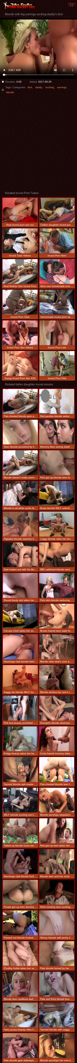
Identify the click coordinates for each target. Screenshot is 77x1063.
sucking (49, 87)
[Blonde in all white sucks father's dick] (20, 493)
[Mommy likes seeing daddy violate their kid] (56, 432)
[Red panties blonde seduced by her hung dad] (56, 401)
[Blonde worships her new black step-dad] (56, 1045)
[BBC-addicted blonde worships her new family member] (56, 554)
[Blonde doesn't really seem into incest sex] (20, 462)
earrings (61, 87)
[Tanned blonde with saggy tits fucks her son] (56, 1015)
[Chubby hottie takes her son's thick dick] (20, 953)
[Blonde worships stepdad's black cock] (56, 800)
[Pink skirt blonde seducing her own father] (56, 585)
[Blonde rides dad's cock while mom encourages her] (56, 646)
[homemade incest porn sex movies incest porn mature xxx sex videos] (71, 5)
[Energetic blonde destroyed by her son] (56, 708)
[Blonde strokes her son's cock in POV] (56, 677)
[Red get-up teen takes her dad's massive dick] (56, 830)
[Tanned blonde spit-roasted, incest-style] (20, 769)
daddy (38, 87)
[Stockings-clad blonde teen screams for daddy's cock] (20, 646)
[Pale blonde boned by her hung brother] (56, 953)
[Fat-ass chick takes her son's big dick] (20, 616)
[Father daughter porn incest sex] (21, 5)
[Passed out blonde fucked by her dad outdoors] (20, 922)
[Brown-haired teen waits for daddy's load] (56, 616)
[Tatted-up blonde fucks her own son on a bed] (20, 830)
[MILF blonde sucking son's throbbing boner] (20, 800)
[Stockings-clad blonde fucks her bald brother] (20, 861)
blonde (10, 92)
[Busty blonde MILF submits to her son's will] (56, 493)
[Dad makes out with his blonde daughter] (20, 554)
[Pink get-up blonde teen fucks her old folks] (56, 462)
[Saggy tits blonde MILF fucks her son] (20, 677)
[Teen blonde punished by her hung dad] (20, 432)
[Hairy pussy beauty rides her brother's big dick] (20, 1015)
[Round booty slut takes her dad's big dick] (20, 585)
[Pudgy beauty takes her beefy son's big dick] (20, 738)
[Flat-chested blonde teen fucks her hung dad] (56, 769)
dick (30, 87)
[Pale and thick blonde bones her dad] (56, 984)
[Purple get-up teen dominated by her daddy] (20, 892)
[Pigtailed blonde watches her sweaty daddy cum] (20, 524)
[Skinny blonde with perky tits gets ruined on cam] (56, 922)
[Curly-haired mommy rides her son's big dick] (56, 738)
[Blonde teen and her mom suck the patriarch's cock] (56, 861)
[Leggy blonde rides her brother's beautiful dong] (56, 524)
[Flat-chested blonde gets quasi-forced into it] (20, 401)
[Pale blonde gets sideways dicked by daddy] (20, 1045)
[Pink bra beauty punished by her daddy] (20, 708)
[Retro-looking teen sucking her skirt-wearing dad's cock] (56, 892)
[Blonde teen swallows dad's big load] (20, 984)
